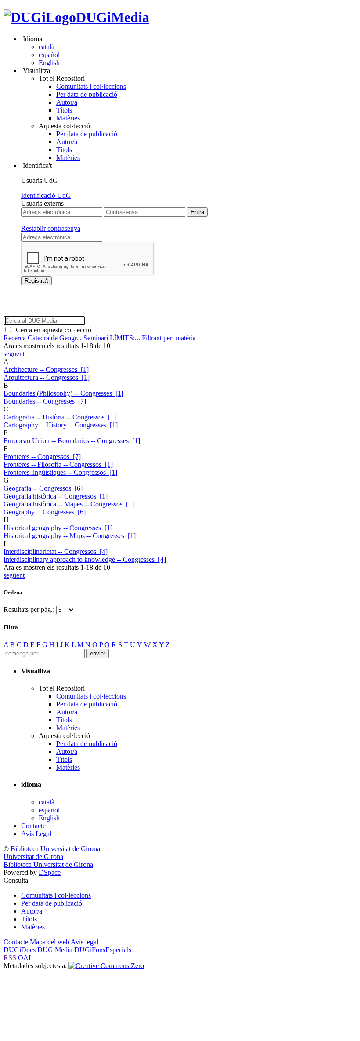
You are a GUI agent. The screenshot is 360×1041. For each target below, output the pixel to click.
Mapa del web (49, 942)
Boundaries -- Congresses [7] (45, 401)
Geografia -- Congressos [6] (43, 488)
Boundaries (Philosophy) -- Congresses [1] (63, 393)
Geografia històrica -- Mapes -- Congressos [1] (69, 504)
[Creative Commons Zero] (106, 965)
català (46, 47)
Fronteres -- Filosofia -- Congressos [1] (58, 464)
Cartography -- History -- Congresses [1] (61, 425)
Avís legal (84, 942)
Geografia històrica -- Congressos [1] (56, 496)
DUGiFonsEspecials (102, 950)
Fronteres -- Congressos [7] (42, 456)
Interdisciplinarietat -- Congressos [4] (56, 551)
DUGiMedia (112, 17)
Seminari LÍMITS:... (112, 338)
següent (14, 353)
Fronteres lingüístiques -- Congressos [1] (60, 472)
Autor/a (66, 102)
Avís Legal (36, 833)
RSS (10, 957)
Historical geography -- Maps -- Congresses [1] (70, 535)
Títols (64, 110)
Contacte (33, 826)
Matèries (68, 118)
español (49, 54)
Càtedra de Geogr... (55, 338)
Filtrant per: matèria (169, 338)
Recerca (15, 338)
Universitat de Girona (33, 856)
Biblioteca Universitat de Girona (55, 848)
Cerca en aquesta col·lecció (51, 330)
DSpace (50, 872)
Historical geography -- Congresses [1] (58, 527)
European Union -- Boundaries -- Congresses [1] (72, 440)
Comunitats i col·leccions (91, 86)
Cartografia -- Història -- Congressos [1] (60, 417)
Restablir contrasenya (50, 228)
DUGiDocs (20, 950)
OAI (24, 957)
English (49, 62)
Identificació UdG (46, 195)
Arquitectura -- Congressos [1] (47, 377)
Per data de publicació (86, 94)
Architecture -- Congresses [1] (46, 369)
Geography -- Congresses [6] (45, 512)
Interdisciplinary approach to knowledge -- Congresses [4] (85, 559)
